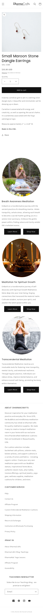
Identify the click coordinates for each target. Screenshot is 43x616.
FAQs (6, 493)
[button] (3, 4)
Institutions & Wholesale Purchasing (19, 526)
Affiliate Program (11, 504)
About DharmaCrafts (13, 547)
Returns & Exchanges (13, 520)
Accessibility (9, 568)
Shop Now (31, 231)
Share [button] (7, 135)
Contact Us (9, 499)
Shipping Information (13, 515)
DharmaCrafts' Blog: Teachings (16, 552)
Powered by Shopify (27, 611)
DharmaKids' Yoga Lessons (15, 557)
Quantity (5, 77)
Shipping (4, 72)
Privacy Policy (10, 531)
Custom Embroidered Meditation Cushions (21, 510)
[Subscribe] (35, 592)
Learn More (12, 231)
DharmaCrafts (18, 611)
